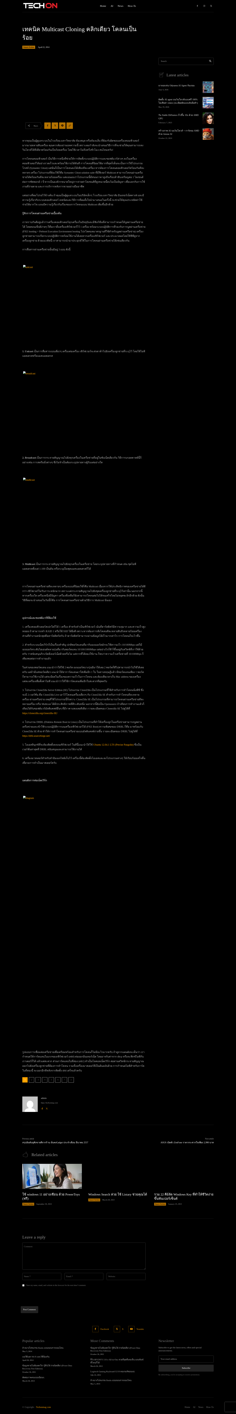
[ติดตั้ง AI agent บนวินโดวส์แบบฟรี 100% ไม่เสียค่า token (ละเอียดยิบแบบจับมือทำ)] (208, 102)
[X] (211, 6)
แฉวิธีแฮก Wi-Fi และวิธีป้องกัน (35, 1357)
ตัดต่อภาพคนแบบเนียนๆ (33, 1377)
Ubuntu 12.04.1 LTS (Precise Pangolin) (113, 744)
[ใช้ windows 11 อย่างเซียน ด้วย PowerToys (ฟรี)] (52, 1176)
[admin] (30, 1104)
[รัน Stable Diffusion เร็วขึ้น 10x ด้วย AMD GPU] (208, 118)
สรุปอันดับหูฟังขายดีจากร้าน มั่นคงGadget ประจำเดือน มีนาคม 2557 (55, 1142)
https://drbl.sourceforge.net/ (36, 735)
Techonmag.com (43, 1407)
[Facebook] (197, 6)
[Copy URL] (69, 125)
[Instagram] (204, 6)
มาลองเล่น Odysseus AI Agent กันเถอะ (176, 85)
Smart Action (28, 47)
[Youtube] (131, 1329)
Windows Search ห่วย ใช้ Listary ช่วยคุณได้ (117, 1194)
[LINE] (62, 125)
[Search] (210, 61)
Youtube (140, 1329)
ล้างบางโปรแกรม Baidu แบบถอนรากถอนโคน (42, 1348)
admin (44, 1098)
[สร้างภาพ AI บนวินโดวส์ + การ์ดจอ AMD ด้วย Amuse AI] (208, 134)
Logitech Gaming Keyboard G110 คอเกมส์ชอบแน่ (112, 1371)
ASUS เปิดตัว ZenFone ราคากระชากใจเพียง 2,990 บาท (187, 1142)
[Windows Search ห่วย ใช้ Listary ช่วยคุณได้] (118, 1176)
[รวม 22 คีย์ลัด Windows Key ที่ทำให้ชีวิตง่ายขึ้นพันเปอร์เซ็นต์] (184, 1176)
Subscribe (186, 1368)
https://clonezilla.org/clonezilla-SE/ (39, 713)
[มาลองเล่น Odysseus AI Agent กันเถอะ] (208, 87)
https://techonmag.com (49, 1103)
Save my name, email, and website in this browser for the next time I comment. (56, 1285)
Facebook (105, 1329)
